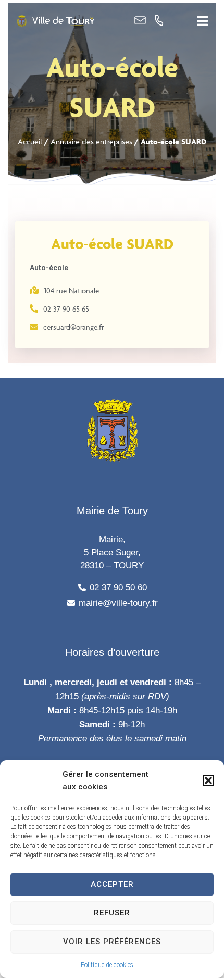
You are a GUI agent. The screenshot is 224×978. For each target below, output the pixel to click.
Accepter (112, 884)
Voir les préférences (112, 941)
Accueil (30, 141)
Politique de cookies (107, 965)
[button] (208, 780)
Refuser (112, 913)
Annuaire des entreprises (91, 141)
